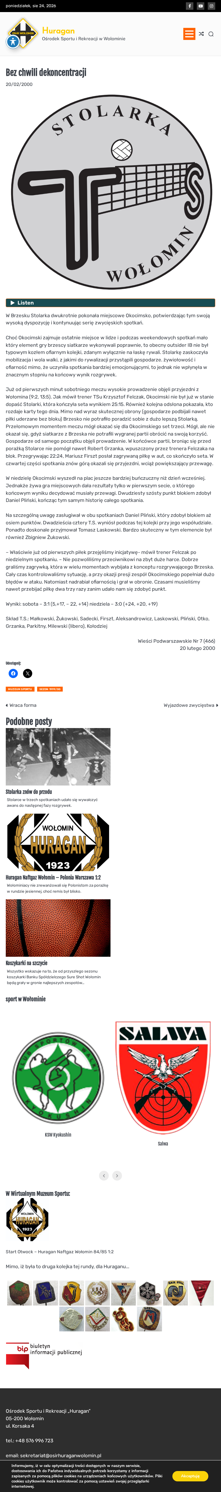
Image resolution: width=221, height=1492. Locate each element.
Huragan (58, 30)
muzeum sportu (20, 689)
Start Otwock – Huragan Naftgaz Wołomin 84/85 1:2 (60, 1251)
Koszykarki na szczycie (26, 963)
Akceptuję (190, 1476)
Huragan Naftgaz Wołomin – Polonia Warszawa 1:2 (53, 878)
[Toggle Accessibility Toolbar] (13, 42)
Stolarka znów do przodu (29, 792)
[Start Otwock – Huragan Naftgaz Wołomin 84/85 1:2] (27, 1239)
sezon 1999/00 (50, 689)
